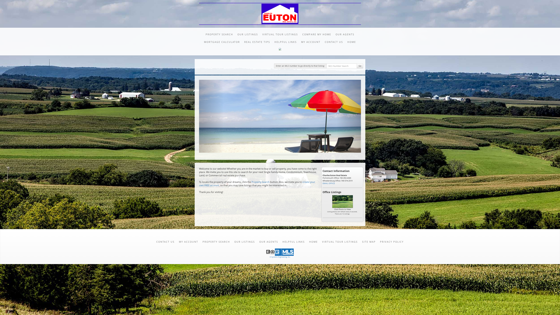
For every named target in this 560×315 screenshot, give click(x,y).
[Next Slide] (349, 116)
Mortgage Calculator (222, 42)
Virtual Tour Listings (280, 34)
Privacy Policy (392, 241)
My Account (310, 42)
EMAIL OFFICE (329, 183)
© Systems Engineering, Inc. (280, 257)
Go (360, 65)
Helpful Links (285, 42)
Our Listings (247, 34)
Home (351, 42)
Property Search (219, 34)
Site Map (369, 241)
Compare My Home (316, 34)
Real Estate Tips (257, 42)
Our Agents (345, 34)
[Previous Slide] (211, 116)
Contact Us (334, 42)
